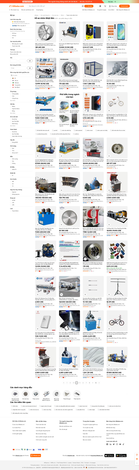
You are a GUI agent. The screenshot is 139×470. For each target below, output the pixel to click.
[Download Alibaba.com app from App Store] (109, 455)
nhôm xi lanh (90, 130)
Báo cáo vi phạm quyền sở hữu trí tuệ (92, 436)
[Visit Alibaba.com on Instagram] (117, 444)
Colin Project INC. (111, 166)
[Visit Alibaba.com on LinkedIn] (110, 444)
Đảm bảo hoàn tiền (40, 427)
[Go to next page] (99, 382)
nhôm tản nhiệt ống (66, 130)
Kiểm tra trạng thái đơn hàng (113, 430)
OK (30, 60)
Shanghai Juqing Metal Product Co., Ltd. (69, 201)
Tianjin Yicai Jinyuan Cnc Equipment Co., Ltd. (93, 166)
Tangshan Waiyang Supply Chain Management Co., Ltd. (93, 87)
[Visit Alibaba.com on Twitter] (114, 444)
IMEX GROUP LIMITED (88, 50)
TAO (82, 462)
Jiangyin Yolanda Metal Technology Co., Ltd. (117, 271)
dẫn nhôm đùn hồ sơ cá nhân (118, 130)
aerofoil (55, 130)
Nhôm (62, 15)
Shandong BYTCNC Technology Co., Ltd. (93, 235)
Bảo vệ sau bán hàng (41, 433)
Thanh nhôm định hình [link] (72, 15)
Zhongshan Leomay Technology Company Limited (93, 376)
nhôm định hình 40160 (104, 409)
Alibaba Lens (19, 455)
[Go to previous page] (63, 382)
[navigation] (21, 199)
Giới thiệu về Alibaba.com (19, 421)
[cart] (105, 6)
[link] (137, 455)
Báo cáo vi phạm (87, 439)
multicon (77, 134)
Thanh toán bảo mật (41, 424)
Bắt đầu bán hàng (110, 427)
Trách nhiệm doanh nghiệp (19, 430)
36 (95, 382)
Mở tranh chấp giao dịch (89, 430)
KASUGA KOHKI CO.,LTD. (65, 269)
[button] (83, 6)
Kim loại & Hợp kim (45, 15)
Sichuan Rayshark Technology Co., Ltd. (44, 50)
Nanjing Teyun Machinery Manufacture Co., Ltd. (45, 166)
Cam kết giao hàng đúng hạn (43, 430)
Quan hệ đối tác (110, 438)
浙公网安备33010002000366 (95, 467)
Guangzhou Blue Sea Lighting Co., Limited (69, 339)
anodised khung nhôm (42, 134)
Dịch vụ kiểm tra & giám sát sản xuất (45, 436)
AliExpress (46, 462)
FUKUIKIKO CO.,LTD (111, 87)
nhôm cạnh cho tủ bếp (102, 130)
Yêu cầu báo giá (63, 429)
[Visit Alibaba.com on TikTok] (123, 444)
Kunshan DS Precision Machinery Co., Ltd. (69, 234)
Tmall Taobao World (61, 462)
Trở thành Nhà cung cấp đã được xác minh (115, 434)
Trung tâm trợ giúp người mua (90, 424)
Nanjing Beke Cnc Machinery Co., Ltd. (68, 50)
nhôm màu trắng (47, 409)
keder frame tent (83, 406)
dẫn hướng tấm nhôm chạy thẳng (20, 413)
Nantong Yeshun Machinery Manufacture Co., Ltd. (93, 201)
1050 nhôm (15, 406)
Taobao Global (76, 462)
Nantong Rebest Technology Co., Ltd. (44, 269)
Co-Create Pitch (16, 427)
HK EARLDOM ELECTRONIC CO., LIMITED (45, 341)
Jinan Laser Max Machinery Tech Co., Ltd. (69, 305)
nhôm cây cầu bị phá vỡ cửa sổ (29, 406)
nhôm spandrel (78, 130)
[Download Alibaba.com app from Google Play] (121, 455)
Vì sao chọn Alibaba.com (18, 424)
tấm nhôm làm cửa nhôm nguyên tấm (64, 409)
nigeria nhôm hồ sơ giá (46, 406)
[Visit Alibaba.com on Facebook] (107, 444)
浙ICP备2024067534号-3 (110, 467)
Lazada (69, 462)
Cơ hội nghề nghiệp (17, 433)
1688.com (53, 462)
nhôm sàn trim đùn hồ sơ (114, 406)
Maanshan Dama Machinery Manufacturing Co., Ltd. (69, 166)
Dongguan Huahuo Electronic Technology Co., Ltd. (117, 52)
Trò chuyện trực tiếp (88, 427)
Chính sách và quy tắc (41, 439)
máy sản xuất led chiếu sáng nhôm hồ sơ (61, 134)
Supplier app (71, 455)
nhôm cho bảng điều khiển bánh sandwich (65, 406)
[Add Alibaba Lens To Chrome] (35, 455)
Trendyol (86, 462)
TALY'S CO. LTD (110, 121)
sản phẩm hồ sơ (81, 409)
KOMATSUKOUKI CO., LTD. (89, 305)
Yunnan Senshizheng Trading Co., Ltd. (116, 305)
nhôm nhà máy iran (34, 409)
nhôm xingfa (92, 409)
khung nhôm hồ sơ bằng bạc (98, 406)
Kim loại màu (55, 15)
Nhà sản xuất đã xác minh (65, 426)
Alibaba (36, 15)
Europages (93, 462)
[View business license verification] (84, 467)
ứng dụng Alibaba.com (97, 455)
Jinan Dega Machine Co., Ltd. (114, 201)
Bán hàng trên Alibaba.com (113, 424)
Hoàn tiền (85, 433)
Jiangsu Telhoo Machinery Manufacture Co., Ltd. (117, 234)
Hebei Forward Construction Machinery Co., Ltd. (45, 121)
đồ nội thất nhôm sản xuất (43, 130)
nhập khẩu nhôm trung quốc (19, 409)
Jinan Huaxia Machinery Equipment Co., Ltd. (45, 87)
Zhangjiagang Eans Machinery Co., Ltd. (44, 305)
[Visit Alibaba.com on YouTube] (120, 444)
